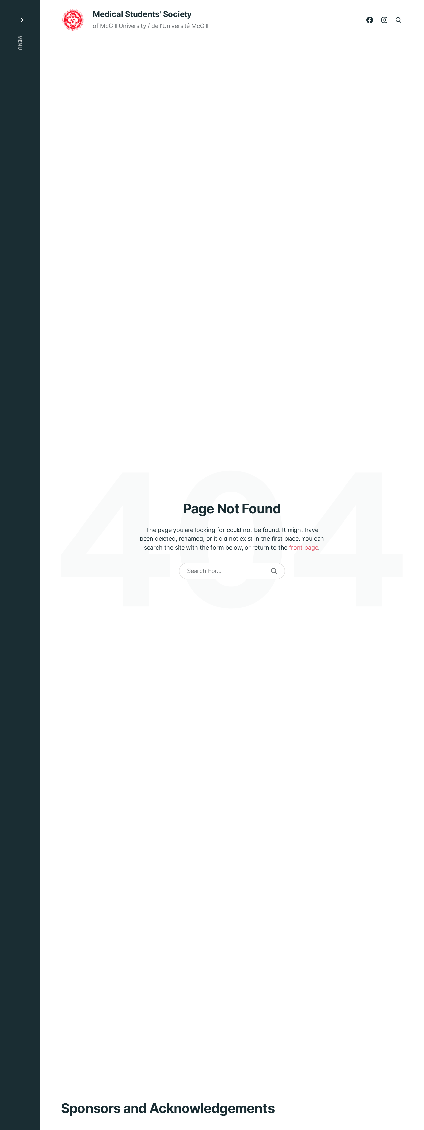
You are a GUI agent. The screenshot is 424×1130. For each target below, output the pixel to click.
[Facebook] (369, 20)
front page (303, 547)
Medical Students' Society (142, 14)
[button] (20, 565)
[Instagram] (384, 20)
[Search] (274, 571)
